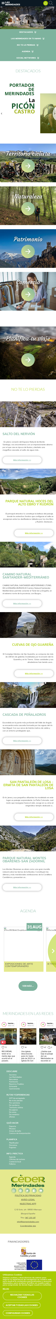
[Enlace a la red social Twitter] (27, 1190)
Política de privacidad (28, 1195)
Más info (6, 1289)
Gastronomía (14, 1089)
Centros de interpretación (19, 1133)
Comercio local (15, 1161)
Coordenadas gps (28, 1226)
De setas (12, 1112)
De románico (14, 1114)
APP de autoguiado (17, 1098)
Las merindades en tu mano (26, 38)
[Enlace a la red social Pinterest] (20, 1190)
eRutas (12, 1117)
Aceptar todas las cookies (22, 1305)
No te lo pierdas (26, 45)
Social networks (26, 58)
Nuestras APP (28, 1203)
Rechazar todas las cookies (22, 1295)
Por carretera (14, 1103)
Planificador (14, 1143)
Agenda (26, 51)
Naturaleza (13, 1079)
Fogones (12, 1147)
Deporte (12, 1126)
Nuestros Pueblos (16, 1084)
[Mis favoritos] (45, 3)
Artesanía (13, 1086)
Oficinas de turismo (17, 1159)
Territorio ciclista (16, 1107)
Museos (12, 1128)
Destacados (26, 32)
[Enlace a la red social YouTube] (40, 1190)
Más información (20, 460)
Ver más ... (28, 986)
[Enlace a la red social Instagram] (13, 1190)
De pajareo (13, 1110)
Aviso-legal (28, 1199)
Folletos (12, 1164)
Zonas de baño (15, 1131)
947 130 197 (30, 1218)
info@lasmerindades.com (28, 1222)
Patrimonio (13, 1082)
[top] (28, 360)
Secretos (13, 1075)
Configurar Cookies (18, 1313)
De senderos (14, 1105)
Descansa (13, 1145)
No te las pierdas (16, 1100)
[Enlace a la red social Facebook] (34, 1190)
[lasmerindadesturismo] (4, 1024)
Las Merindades (12, 3)
